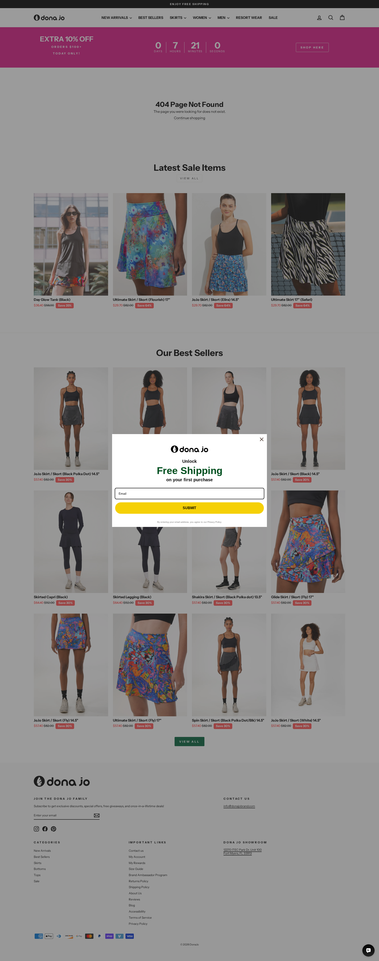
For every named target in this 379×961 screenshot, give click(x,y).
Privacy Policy (214, 522)
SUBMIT (189, 508)
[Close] (261, 439)
